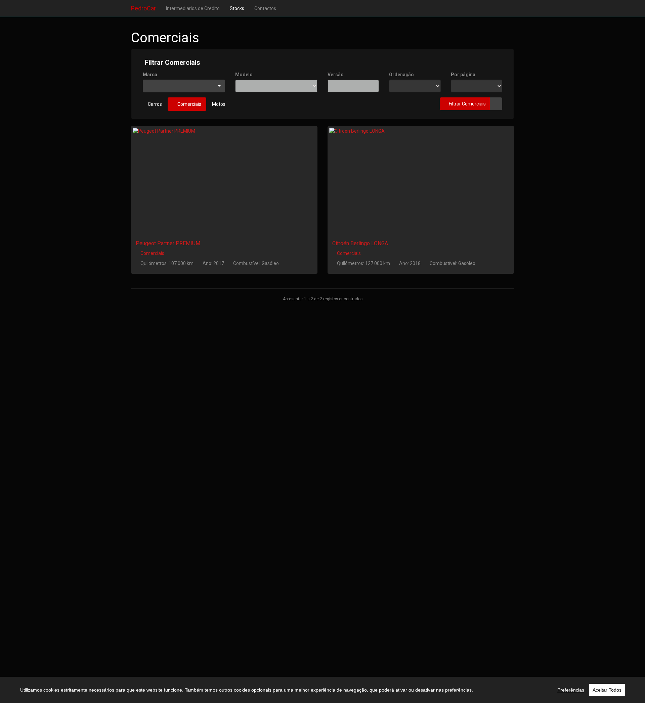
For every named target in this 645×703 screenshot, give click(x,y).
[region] (322, 690)
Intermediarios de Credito (193, 8)
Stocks (237, 8)
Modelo (244, 74)
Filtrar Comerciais (171, 62)
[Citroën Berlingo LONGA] (420, 179)
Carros (155, 104)
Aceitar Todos (607, 690)
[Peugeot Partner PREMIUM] (224, 179)
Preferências (570, 690)
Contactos (265, 8)
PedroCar (143, 8)
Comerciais (188, 104)
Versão (336, 74)
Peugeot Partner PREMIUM (168, 243)
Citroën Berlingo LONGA (360, 243)
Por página (463, 74)
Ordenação (401, 74)
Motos (218, 104)
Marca (150, 74)
